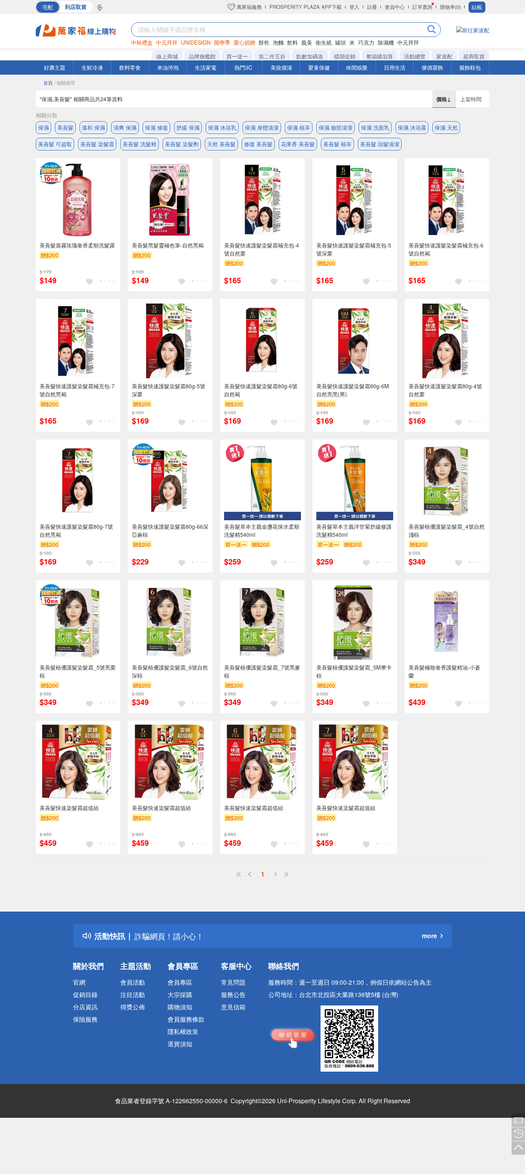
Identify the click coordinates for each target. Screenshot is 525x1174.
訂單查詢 (422, 6)
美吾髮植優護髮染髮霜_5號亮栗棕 (78, 671)
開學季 (222, 42)
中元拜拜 (167, 42)
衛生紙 (324, 42)
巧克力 (366, 42)
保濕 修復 (156, 127)
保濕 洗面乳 (375, 127)
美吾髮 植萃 (337, 144)
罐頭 (340, 42)
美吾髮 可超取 (55, 144)
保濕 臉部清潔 (335, 127)
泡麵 (278, 42)
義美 (306, 42)
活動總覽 (414, 56)
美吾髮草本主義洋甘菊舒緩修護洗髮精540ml (354, 530)
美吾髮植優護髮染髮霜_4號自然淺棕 (447, 530)
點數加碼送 (309, 56)
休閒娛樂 (356, 67)
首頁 (48, 82)
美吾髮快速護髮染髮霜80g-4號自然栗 (445, 390)
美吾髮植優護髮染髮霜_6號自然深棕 (170, 671)
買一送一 (237, 56)
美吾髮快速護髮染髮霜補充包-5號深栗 (353, 249)
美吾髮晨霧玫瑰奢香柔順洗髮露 (77, 245)
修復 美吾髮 (258, 144)
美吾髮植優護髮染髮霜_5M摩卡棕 (354, 671)
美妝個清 (281, 67)
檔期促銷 (345, 56)
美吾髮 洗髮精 (139, 144)
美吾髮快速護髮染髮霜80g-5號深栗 (168, 390)
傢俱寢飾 (432, 67)
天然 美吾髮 (221, 144)
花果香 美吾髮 (298, 144)
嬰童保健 (319, 67)
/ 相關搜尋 (64, 82)
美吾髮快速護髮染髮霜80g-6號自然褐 (260, 390)
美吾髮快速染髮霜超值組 (69, 808)
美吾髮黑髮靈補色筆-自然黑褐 (168, 245)
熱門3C (243, 67)
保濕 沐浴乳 (222, 127)
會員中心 (395, 6)
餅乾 (264, 42)
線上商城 (167, 56)
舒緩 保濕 (187, 127)
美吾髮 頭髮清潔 (379, 144)
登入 (354, 6)
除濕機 (386, 42)
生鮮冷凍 (92, 67)
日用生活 (394, 67)
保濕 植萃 (298, 127)
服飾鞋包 (470, 67)
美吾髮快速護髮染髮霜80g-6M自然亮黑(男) (352, 390)
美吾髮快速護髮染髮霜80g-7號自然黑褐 (76, 530)
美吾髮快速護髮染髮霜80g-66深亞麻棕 (170, 530)
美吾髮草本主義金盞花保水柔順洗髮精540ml (261, 530)
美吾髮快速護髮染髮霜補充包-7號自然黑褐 (77, 390)
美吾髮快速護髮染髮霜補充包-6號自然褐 (446, 249)
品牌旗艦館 (202, 56)
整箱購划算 (379, 56)
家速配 (444, 56)
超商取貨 (474, 56)
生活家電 (205, 67)
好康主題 (54, 67)
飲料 (292, 42)
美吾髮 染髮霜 (97, 144)
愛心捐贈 (244, 42)
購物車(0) (450, 6)
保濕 (43, 127)
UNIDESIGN (196, 42)
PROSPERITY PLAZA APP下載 (305, 6)
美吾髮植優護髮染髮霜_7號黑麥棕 (262, 671)
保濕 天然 (446, 127)
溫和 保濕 (93, 127)
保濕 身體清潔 (262, 127)
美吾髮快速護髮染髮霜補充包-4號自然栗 (261, 249)
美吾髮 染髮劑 (182, 144)
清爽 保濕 (124, 127)
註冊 (372, 6)
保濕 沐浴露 (412, 127)
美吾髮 (65, 127)
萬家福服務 (248, 6)
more (429, 935)
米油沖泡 (168, 67)
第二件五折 (272, 56)
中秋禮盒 (142, 42)
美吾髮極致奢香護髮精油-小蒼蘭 (444, 671)
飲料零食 (130, 67)
